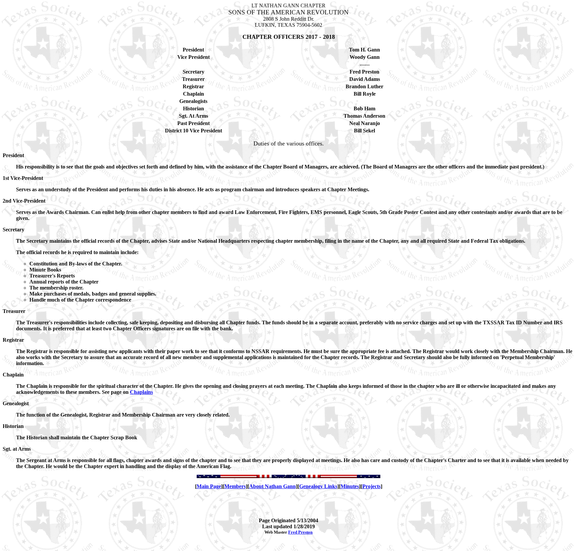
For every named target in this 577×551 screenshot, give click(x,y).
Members (235, 486)
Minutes (350, 486)
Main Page (209, 486)
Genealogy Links (318, 486)
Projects (371, 486)
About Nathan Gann (272, 486)
